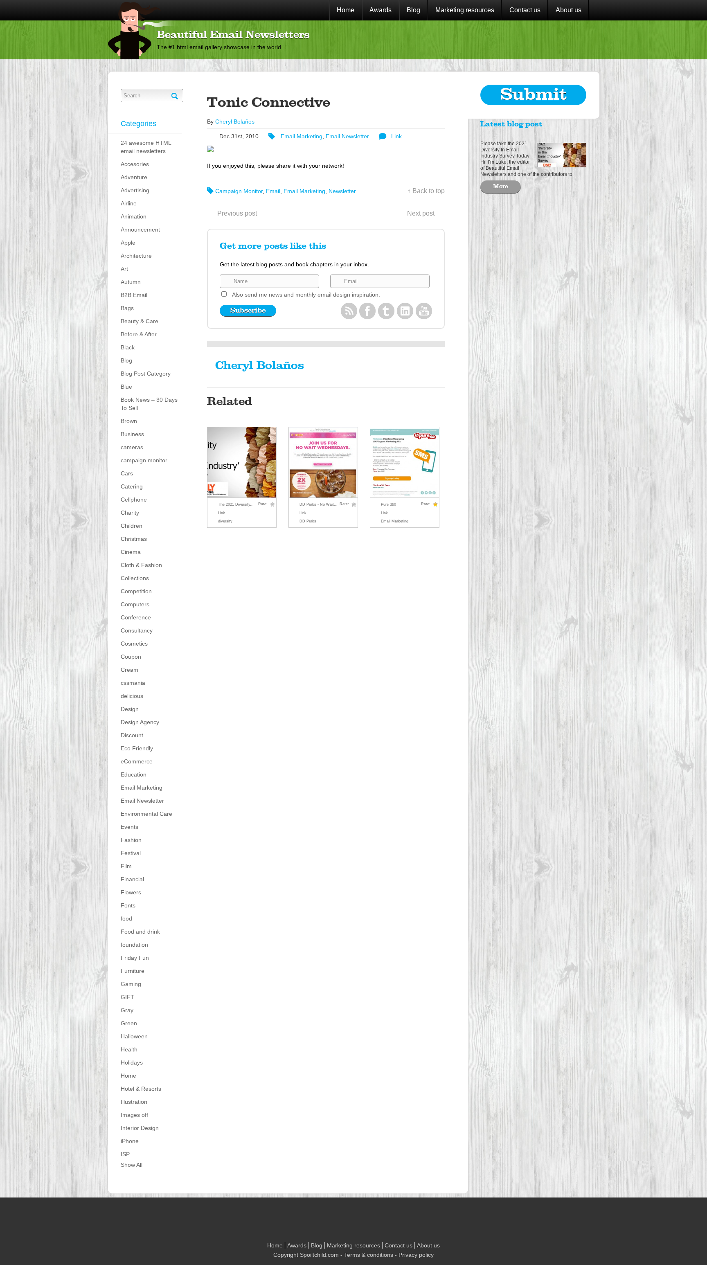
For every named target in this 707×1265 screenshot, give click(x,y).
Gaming (131, 984)
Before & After (139, 334)
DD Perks (307, 521)
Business (132, 434)
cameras (132, 447)
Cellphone (134, 499)
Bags (127, 308)
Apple (128, 242)
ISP (125, 1154)
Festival (131, 853)
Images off (134, 1115)
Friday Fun (135, 957)
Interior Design (140, 1128)
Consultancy (137, 630)
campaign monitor (144, 460)
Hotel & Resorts (141, 1088)
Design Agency (140, 722)
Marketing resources (464, 10)
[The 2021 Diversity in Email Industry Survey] (559, 154)
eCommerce (137, 761)
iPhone (130, 1141)
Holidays (132, 1062)
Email (273, 191)
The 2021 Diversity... (236, 504)
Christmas (134, 539)
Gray (127, 1010)
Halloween (134, 1036)
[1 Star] (272, 504)
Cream (129, 669)
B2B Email (134, 295)
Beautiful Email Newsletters (233, 35)
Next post (421, 213)
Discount (132, 735)
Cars (127, 473)
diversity (225, 521)
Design (130, 709)
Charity (130, 512)
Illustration (134, 1101)
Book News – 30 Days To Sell (149, 403)
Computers (135, 604)
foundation (134, 944)
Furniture (132, 971)
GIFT (127, 997)
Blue (126, 386)
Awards (380, 10)
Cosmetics (134, 643)
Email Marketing (141, 787)
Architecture (136, 255)
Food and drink (140, 931)
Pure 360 (388, 504)
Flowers (131, 892)
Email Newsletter (142, 800)
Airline (129, 203)
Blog (413, 10)
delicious (132, 696)
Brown (129, 421)
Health (129, 1049)
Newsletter (342, 191)
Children (131, 525)
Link (396, 136)
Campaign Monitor (239, 191)
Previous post (237, 213)
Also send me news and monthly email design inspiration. (306, 294)
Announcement (140, 229)
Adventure (134, 177)
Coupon (131, 656)
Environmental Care (146, 813)
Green (129, 1023)
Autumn (131, 282)
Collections (135, 578)
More (500, 186)
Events (129, 827)
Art (124, 269)
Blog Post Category (146, 373)
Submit (533, 95)
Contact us (524, 10)
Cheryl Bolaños (234, 121)
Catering (132, 486)
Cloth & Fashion (141, 565)
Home (345, 10)
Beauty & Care (139, 321)
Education (133, 774)
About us (568, 10)
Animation (133, 216)
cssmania (133, 683)
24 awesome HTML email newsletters (146, 147)
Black (128, 347)
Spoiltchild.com (319, 1254)
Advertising (135, 190)
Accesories (135, 164)
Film (126, 866)
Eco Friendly (137, 748)
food (126, 918)
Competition (136, 591)
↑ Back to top (426, 190)
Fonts (128, 905)
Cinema (131, 552)
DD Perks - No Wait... (318, 504)
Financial (132, 879)
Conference (136, 617)
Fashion (131, 840)
